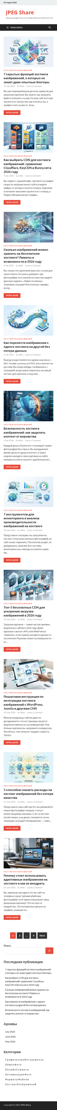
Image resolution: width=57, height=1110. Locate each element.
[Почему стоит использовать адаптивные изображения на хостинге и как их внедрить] (28, 853)
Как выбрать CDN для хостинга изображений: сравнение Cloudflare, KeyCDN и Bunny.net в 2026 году (24, 981)
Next (42, 935)
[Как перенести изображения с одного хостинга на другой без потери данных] (28, 320)
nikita (22, 86)
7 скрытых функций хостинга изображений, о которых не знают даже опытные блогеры (26, 78)
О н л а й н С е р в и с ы (17, 1069)
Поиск (7, 945)
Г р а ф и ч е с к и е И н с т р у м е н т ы (24, 1059)
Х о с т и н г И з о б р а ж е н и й (18, 70)
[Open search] (50, 27)
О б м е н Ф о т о (13, 1064)
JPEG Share (20, 12)
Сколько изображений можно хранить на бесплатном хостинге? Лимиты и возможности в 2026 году (27, 993)
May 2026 (10, 1041)
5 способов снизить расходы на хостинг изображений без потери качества (28, 794)
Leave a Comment (34, 86)
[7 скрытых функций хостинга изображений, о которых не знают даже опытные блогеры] (28, 52)
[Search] (49, 950)
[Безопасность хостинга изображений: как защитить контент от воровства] (28, 406)
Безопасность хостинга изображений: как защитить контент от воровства (24, 432)
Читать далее (11, 112)
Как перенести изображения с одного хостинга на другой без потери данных (27, 346)
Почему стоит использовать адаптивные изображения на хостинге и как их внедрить (26, 879)
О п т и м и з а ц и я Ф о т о (18, 1074)
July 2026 (10, 1031)
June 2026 (10, 1036)
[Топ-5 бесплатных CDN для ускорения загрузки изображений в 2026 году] (28, 585)
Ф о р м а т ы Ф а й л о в (17, 1079)
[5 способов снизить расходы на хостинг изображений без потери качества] (28, 767)
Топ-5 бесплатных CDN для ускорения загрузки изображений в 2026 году (24, 611)
